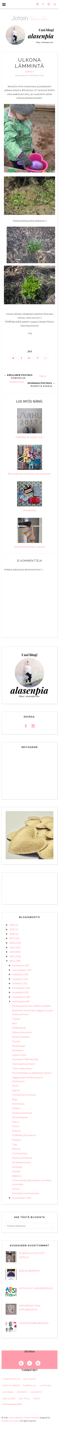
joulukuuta (18, 965)
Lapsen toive (19, 1054)
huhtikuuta (18, 1001)
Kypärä (16, 1090)
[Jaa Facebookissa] (21, 358)
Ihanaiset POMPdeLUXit (25, 1059)
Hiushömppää (20, 1117)
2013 (12, 956)
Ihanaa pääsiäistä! (22, 1157)
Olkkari (16, 1108)
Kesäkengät (18, 1045)
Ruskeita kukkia (20, 1036)
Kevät (15, 1085)
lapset (29, 71)
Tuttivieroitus (20, 1153)
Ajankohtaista (11, 1379)
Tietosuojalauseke (12, 1404)
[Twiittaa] (13, 358)
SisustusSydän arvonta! (34, 1323)
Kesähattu (18, 1050)
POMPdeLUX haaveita (24, 1135)
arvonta (22, 1392)
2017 (12, 938)
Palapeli (16, 1139)
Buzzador (30, 1379)
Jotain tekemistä (15, 1417)
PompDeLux (29, 1385)
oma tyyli (24, 1398)
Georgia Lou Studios (11, 1421)
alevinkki (8, 1392)
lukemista (36, 1392)
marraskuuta (19, 969)
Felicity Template (31, 1417)
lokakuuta (18, 974)
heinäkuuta (18, 987)
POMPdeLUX (19, 1027)
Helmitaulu (18, 1103)
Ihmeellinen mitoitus (24, 1094)
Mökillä (16, 1148)
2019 (12, 929)
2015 (12, 947)
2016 (12, 942)
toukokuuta (19, 996)
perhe (36, 1398)
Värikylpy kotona (21, 1162)
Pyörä (15, 1121)
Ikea (14, 1023)
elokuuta (17, 983)
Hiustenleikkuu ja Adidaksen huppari (32, 1072)
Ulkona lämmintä (22, 1032)
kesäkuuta (18, 992)
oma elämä (9, 1398)
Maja (14, 1099)
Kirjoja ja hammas (22, 1112)
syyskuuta (18, 978)
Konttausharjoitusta (23, 1063)
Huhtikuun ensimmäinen (25, 1193)
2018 (12, 933)
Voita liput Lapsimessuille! (36, 1288)
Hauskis (16, 1171)
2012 (12, 960)
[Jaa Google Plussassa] (29, 358)
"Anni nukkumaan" (22, 1068)
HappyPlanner (11, 1385)
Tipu (14, 1144)
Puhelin (16, 1130)
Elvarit (16, 1126)
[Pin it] (37, 358)
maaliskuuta (19, 1197)
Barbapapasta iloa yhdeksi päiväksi (31, 1005)
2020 (12, 924)
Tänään (16, 1018)
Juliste (16, 1188)
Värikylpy (17, 1166)
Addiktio (16, 1175)
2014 (12, 951)
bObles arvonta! (29, 1270)
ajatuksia (45, 1385)
